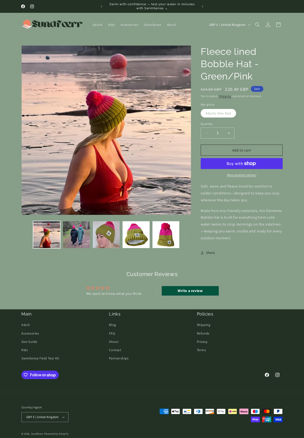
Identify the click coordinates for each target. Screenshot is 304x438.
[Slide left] (26, 234)
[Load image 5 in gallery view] (166, 234)
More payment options (241, 175)
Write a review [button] (190, 290)
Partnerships (118, 358)
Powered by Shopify (56, 433)
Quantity (207, 124)
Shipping (225, 96)
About (114, 341)
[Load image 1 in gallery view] (46, 234)
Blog (112, 325)
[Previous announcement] (101, 6)
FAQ (112, 333)
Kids (24, 350)
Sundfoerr (37, 433)
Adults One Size (218, 113)
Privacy (202, 341)
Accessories (30, 333)
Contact (115, 350)
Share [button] (210, 252)
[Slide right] (186, 234)
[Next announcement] (202, 6)
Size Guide (29, 341)
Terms (201, 350)
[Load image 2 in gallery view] (76, 234)
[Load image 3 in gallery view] (106, 234)
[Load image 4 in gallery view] (136, 234)
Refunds (203, 333)
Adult (25, 325)
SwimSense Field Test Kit (40, 358)
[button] (257, 24)
